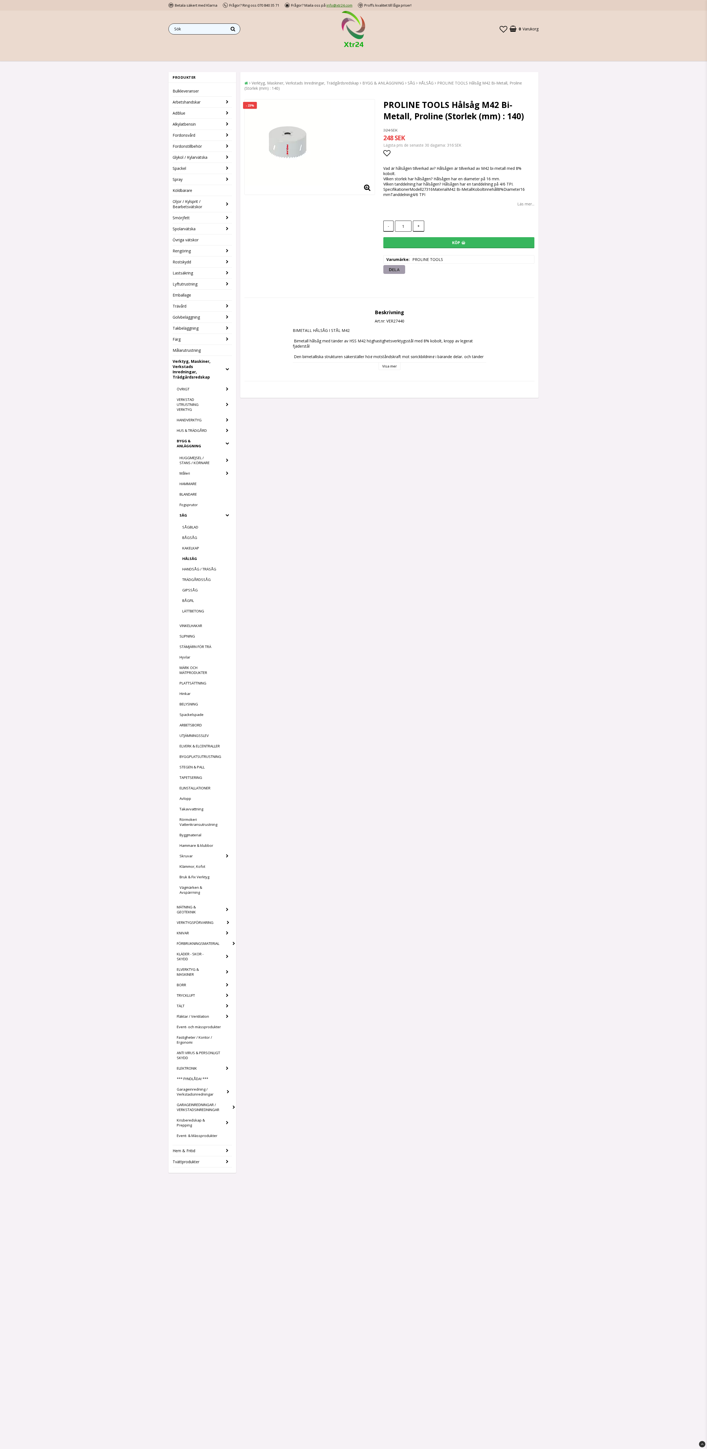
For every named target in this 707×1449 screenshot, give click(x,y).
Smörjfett (181, 217)
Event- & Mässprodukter (197, 1135)
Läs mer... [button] (525, 204)
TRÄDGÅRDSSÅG (196, 579)
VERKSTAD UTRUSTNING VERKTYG (188, 404)
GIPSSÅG (190, 590)
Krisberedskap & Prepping (191, 1123)
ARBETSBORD (191, 725)
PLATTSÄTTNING (193, 683)
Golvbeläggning (186, 317)
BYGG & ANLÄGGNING (189, 443)
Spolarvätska (184, 228)
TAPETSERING (191, 777)
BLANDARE (188, 494)
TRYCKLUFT (186, 995)
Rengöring (182, 250)
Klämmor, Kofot (192, 866)
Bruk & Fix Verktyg (194, 876)
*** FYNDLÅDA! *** (192, 1078)
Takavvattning (191, 809)
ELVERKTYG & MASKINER (188, 972)
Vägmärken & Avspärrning (191, 890)
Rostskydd (182, 262)
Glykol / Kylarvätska (190, 157)
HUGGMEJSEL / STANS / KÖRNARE (195, 460)
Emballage (182, 295)
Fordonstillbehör (187, 146)
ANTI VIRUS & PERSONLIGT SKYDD (198, 1055)
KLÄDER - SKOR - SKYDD (190, 956)
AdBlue (179, 113)
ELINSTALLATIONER (195, 788)
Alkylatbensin (184, 124)
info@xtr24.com (339, 5)
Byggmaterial (190, 834)
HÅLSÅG (189, 558)
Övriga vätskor (186, 239)
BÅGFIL (188, 600)
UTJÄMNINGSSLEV (194, 735)
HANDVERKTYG (189, 419)
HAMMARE (188, 483)
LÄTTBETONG (193, 611)
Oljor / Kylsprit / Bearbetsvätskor (187, 204)
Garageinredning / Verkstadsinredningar (195, 1092)
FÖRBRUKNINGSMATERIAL (198, 943)
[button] (503, 29)
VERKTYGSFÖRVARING (195, 922)
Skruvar (186, 855)
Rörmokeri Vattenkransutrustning (198, 822)
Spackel (179, 168)
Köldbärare (182, 190)
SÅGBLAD (190, 527)
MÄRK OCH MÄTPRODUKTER (193, 670)
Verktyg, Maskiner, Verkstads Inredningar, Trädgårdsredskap (191, 369)
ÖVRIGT (183, 389)
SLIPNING (187, 636)
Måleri (185, 473)
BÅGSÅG (189, 537)
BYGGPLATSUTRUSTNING (200, 756)
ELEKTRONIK (187, 1068)
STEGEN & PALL (192, 767)
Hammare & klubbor (196, 845)
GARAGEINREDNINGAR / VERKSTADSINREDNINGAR (198, 1107)
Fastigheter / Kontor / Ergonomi (194, 1040)
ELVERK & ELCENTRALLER (200, 746)
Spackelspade (192, 714)
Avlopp (185, 798)
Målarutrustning (187, 350)
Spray (178, 179)
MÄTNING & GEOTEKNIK (186, 909)
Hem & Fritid (184, 1150)
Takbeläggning (186, 328)
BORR (181, 984)
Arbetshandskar (187, 102)
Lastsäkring (183, 273)
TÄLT (180, 1005)
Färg (177, 339)
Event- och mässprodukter (199, 1026)
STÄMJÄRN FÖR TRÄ (195, 646)
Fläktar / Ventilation (193, 1016)
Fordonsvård (184, 135)
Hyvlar (185, 657)
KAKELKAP (190, 548)
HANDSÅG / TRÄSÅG (199, 569)
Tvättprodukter (186, 1161)
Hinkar (185, 693)
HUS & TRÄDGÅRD (192, 430)
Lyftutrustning (185, 284)
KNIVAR (183, 932)
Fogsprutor (189, 504)
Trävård (179, 306)
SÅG (183, 515)
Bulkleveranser (186, 91)
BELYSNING (189, 704)
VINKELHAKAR (191, 625)
